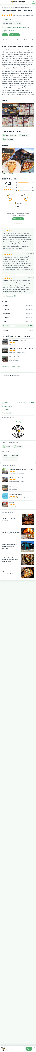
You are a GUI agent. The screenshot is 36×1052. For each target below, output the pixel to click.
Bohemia (7, 8)
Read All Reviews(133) (9, 296)
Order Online (14, 35)
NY (2, 8)
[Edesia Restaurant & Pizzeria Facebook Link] (16, 422)
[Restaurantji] (18, 2)
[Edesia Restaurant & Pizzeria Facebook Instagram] (20, 422)
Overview (5, 40)
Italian (9, 19)
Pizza (12, 8)
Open (29, 1049)
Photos (19, 40)
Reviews (26, 40)
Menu (5, 35)
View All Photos (7, 174)
